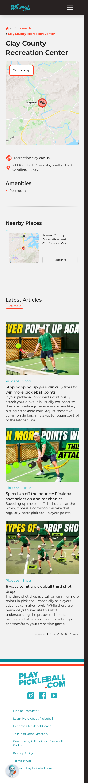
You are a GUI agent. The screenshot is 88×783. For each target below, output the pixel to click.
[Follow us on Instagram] (30, 696)
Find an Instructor (26, 711)
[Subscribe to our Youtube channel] (54, 696)
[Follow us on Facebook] (42, 696)
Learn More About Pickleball (33, 718)
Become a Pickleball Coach (32, 726)
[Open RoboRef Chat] (12, 770)
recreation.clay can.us (32, 158)
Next (76, 634)
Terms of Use (22, 760)
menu (70, 7)
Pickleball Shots (19, 381)
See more (14, 305)
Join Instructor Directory (30, 733)
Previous (39, 634)
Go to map (21, 70)
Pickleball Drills (18, 488)
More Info (60, 260)
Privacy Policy (23, 753)
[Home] (20, 7)
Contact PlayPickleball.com (32, 768)
